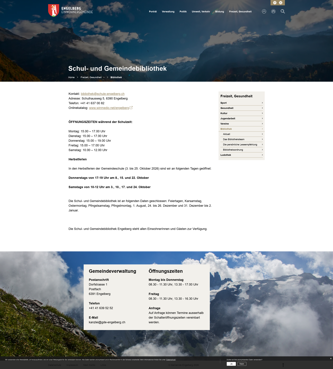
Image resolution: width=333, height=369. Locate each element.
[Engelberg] (70, 10)
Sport (223, 103)
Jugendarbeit (227, 118)
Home (71, 77)
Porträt (153, 11)
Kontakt (273, 11)
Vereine (224, 123)
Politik (183, 11)
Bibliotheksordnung (233, 149)
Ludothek (225, 155)
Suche (283, 11)
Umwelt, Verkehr (201, 11)
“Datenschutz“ (171, 360)
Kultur (223, 113)
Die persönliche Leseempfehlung (240, 144)
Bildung (219, 11)
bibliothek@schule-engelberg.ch (102, 93)
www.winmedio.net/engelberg (111, 108)
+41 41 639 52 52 (101, 308)
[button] (92, 77)
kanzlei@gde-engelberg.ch (107, 322)
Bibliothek (233, 129)
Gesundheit (226, 108)
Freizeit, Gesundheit (240, 11)
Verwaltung (168, 11)
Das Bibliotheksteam (233, 139)
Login (264, 11)
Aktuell (226, 134)
